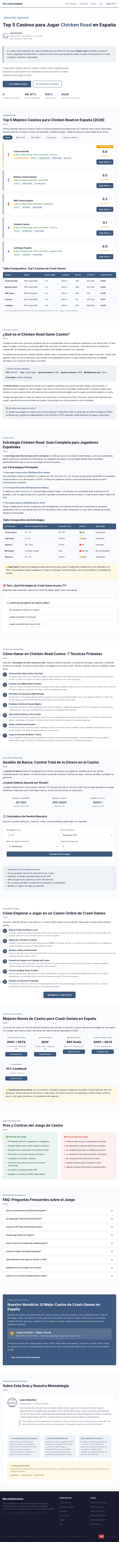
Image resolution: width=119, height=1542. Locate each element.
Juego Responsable (98, 1520)
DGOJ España (39, 1475)
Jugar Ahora (111, 4)
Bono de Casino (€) (69, 841)
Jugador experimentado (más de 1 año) (25, 624)
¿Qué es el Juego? (67, 1507)
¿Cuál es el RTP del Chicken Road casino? (59, 1227)
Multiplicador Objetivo (18, 841)
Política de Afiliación (98, 1515)
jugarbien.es (14, 1475)
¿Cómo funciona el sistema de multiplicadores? (59, 1243)
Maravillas (12, 3)
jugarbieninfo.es (26, 1475)
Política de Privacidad (98, 1503)
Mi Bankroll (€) (14, 830)
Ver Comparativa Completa (47, 84)
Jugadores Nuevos (70, 137)
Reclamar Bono (16, 1054)
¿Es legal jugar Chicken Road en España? (59, 1218)
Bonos (93, 4)
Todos (7, 137)
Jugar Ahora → (105, 162)
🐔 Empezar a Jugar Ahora (59, 995)
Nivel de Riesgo (68, 830)
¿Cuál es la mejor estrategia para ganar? (59, 1251)
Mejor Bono (20, 137)
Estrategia (84, 4)
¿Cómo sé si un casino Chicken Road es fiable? (59, 1275)
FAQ (101, 4)
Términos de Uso (96, 1507)
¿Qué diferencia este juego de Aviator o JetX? (59, 1259)
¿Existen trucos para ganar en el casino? (59, 1267)
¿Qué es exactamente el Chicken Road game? (59, 1210)
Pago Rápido (51, 137)
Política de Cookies (97, 1511)
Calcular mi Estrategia (59, 854)
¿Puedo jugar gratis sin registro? (59, 1235)
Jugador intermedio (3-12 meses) (22, 617)
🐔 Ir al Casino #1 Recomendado (25, 1357)
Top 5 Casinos (70, 4)
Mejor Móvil (36, 137)
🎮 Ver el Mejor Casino (17, 84)
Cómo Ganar (64, 1515)
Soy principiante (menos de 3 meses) (24, 610)
